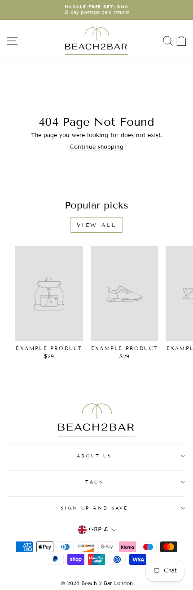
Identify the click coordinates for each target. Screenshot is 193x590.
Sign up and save (94, 508)
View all (97, 225)
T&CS (94, 482)
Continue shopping (96, 147)
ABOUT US (94, 456)
